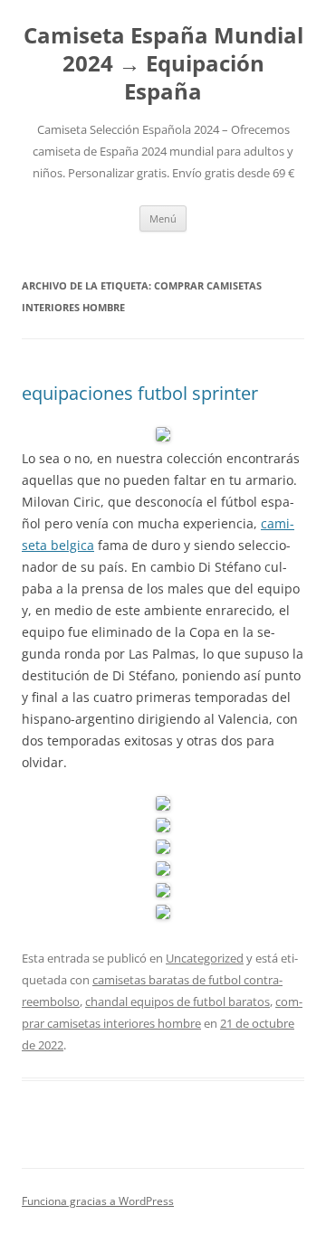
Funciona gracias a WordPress (98, 1201)
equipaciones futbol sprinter (140, 393)
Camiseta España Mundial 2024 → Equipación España (163, 64)
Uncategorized (205, 958)
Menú (163, 218)
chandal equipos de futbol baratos (177, 1001)
